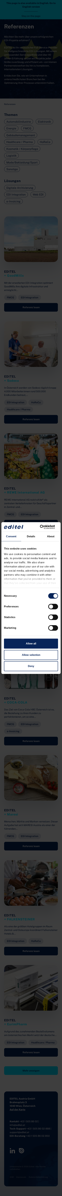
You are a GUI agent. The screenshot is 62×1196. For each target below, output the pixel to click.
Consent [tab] (11, 536)
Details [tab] (31, 536)
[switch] (53, 606)
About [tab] (51, 536)
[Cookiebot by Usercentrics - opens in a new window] (43, 527)
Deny (31, 666)
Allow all (31, 643)
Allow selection (31, 654)
